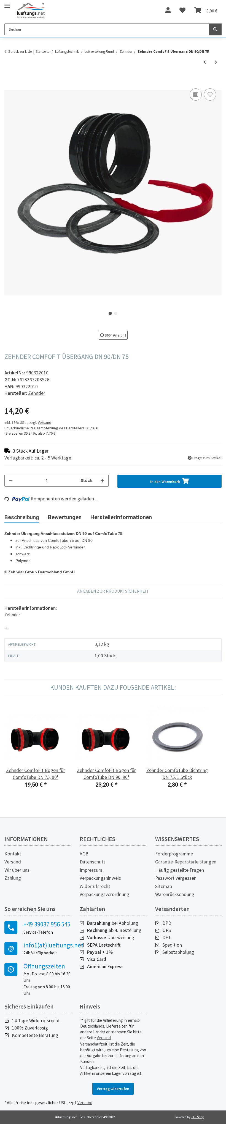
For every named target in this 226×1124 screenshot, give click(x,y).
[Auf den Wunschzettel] (210, 94)
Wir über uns (16, 870)
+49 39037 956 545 (46, 924)
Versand (44, 422)
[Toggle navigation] (7, 3)
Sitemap (163, 886)
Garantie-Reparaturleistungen (185, 862)
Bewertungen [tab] (65, 517)
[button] (168, 10)
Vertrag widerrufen (113, 1088)
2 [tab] (115, 313)
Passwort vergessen (176, 878)
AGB (84, 854)
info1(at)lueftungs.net (47, 945)
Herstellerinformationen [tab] (121, 517)
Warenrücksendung (174, 894)
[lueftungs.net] (30, 10)
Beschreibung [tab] (21, 517)
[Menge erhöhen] (102, 480)
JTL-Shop (197, 1117)
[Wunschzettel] (182, 10)
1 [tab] (110, 313)
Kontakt (12, 854)
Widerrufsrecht (95, 886)
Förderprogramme (174, 854)
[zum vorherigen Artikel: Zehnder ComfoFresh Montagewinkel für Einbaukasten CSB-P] (204, 62)
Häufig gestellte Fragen (179, 870)
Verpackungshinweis (100, 878)
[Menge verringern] (11, 480)
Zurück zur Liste (20, 51)
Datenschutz (93, 862)
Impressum (91, 870)
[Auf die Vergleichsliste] (196, 94)
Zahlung (12, 878)
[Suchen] (215, 29)
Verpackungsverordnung (104, 894)
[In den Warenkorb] (8, 81)
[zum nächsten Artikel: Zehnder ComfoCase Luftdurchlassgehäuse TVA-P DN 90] (216, 62)
